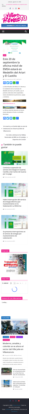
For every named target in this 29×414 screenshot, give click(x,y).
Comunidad (5, 337)
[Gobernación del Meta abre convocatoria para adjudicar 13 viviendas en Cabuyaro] (6, 385)
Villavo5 (19, 79)
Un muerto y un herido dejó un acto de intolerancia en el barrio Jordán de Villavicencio (15, 128)
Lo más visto (19, 337)
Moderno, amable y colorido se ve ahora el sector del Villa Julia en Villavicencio (13, 347)
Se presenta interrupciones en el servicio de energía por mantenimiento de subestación (14, 235)
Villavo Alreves (18, 355)
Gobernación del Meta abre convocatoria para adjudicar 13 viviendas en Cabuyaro (19, 384)
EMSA (5, 55)
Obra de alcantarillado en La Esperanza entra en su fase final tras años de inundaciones (19, 372)
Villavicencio (6, 339)
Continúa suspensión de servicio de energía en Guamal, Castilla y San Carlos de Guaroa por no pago (14, 171)
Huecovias (12, 337)
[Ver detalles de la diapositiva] (14, 25)
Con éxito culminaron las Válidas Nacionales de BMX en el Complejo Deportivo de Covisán (15, 137)
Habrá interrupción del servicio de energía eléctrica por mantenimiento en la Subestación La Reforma (14, 203)
